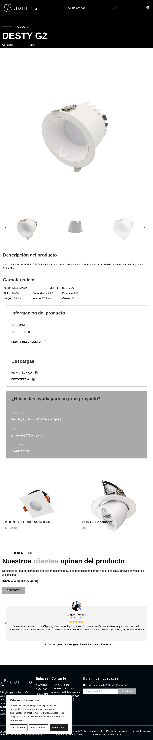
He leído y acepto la (106, 685)
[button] (147, 8)
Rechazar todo (38, 727)
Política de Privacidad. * (116, 685)
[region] (39, 714)
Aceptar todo (58, 727)
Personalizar (18, 727)
